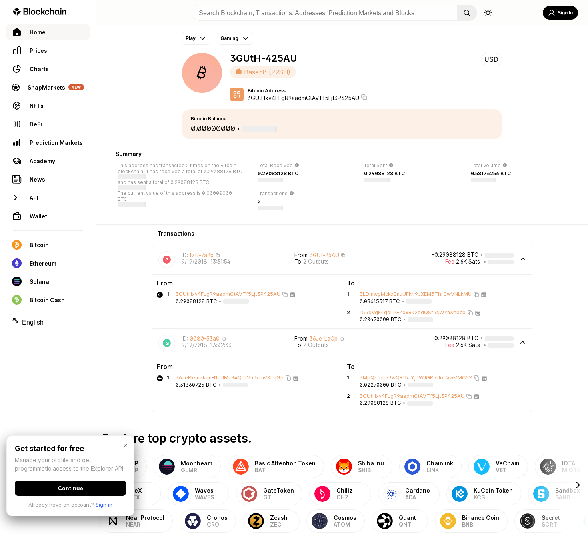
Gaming (229, 38)
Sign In (565, 13)
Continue (70, 488)
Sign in (104, 504)
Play (191, 38)
